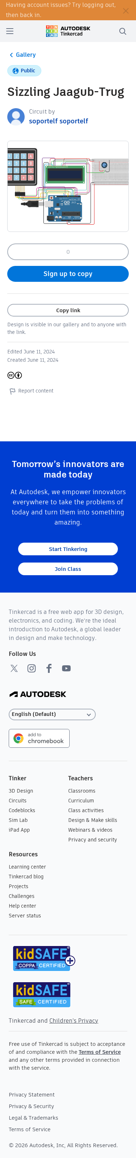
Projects (18, 886)
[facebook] (49, 668)
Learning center (27, 866)
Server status (25, 915)
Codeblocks (22, 810)
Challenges (21, 896)
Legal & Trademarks (33, 1117)
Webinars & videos (90, 829)
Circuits (17, 800)
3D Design (21, 790)
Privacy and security (92, 839)
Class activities (86, 810)
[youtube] (66, 668)
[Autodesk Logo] (38, 694)
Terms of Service (100, 1052)
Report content (35, 390)
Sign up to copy (68, 273)
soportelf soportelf (58, 121)
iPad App (19, 829)
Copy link (68, 310)
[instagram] (31, 668)
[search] (122, 31)
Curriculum (81, 800)
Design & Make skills (92, 820)
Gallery (26, 55)
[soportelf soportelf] (16, 116)
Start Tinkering (68, 549)
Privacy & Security (31, 1106)
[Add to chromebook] (39, 738)
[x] (14, 668)
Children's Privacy (73, 1021)
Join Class (68, 569)
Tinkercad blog (26, 876)
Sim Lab (18, 820)
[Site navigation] (9, 31)
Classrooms (81, 790)
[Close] (125, 10)
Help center (22, 905)
